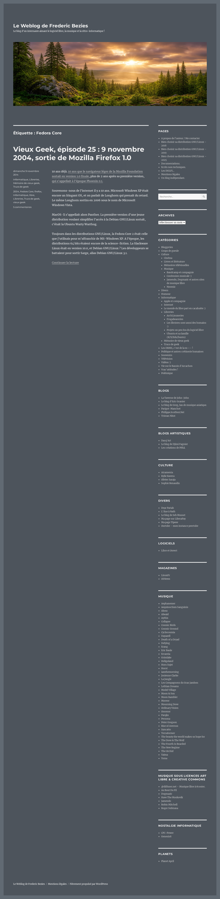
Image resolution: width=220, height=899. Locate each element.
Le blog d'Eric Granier (173, 401)
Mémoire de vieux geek (26, 183)
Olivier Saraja (168, 479)
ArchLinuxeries (175, 315)
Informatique (20, 179)
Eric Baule (166, 650)
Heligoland (167, 661)
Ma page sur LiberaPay (173, 518)
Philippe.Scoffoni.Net (172, 412)
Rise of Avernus (169, 726)
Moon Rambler (169, 697)
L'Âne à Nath (168, 511)
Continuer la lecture (65, 262)
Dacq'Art (166, 440)
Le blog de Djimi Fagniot (174, 444)
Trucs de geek (21, 186)
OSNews (165, 578)
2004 (16, 191)
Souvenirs (166, 355)
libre (31, 195)
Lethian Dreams (170, 686)
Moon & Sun (168, 693)
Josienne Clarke (169, 675)
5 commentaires (22, 207)
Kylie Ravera (167, 476)
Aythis (164, 618)
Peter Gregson (169, 722)
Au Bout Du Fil (169, 790)
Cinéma (168, 258)
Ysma (164, 758)
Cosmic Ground (169, 628)
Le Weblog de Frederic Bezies (50, 26)
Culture (165, 254)
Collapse (165, 621)
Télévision (167, 358)
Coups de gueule (170, 250)
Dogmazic (166, 793)
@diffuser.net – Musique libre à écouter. (183, 786)
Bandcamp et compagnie (180, 272)
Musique (168, 268)
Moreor (165, 700)
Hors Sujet (167, 664)
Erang (164, 646)
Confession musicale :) (179, 276)
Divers (164, 290)
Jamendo (166, 801)
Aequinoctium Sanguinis (174, 607)
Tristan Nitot (168, 415)
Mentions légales (170, 174)
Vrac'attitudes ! (169, 369)
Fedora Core (27, 191)
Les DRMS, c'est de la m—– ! (177, 348)
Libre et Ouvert (169, 550)
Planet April (167, 861)
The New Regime (170, 747)
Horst (164, 668)
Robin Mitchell (169, 804)
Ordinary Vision (169, 708)
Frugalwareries (175, 319)
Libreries (34, 179)
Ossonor (165, 711)
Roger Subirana (169, 808)
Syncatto (166, 729)
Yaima (164, 754)
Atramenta (167, 472)
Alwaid (165, 614)
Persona (165, 718)
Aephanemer (168, 603)
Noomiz (171, 286)
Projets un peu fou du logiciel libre (185, 330)
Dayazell (165, 636)
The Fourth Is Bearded (173, 744)
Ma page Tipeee (169, 522)
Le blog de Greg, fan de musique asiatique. (184, 405)
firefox (38, 191)
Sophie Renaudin (170, 483)
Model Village (168, 690)
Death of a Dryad (170, 639)
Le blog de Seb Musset (173, 515)
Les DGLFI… (167, 170)
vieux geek (19, 202)
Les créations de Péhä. (173, 447)
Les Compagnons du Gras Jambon (179, 682)
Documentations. (170, 163)
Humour (165, 294)
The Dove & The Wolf (172, 740)
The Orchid (167, 751)
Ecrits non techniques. (173, 167)
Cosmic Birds (168, 625)
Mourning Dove (169, 704)
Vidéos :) (166, 362)
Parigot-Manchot (170, 408)
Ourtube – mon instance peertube (179, 525)
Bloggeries (167, 247)
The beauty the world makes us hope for (183, 736)
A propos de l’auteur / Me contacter (180, 138)
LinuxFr (165, 575)
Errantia (165, 654)
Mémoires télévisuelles (176, 265)
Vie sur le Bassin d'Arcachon (176, 366)
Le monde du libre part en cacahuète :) (185, 308)
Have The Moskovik (172, 797)
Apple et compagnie (174, 301)
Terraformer (168, 733)
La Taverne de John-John (175, 397)
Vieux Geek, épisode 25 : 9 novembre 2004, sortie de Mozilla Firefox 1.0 (78, 153)
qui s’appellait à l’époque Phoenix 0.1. (77, 181)
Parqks (165, 715)
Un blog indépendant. (173, 178)
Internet (168, 304)
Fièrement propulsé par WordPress (89, 884)
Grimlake (166, 657)
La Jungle (166, 679)
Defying (165, 643)
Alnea (164, 610)
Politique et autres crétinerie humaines (182, 351)
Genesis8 (166, 836)
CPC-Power (167, 832)
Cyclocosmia (168, 632)
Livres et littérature (174, 261)
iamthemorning (170, 672)
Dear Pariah (167, 507)
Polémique (167, 373)
